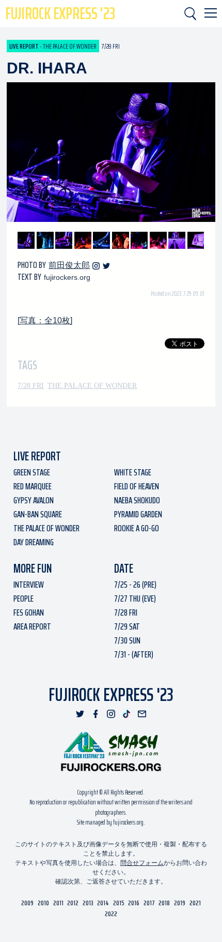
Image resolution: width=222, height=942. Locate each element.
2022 (111, 913)
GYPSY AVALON (33, 500)
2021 (195, 903)
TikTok (126, 714)
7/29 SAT (127, 626)
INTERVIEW (28, 584)
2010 (43, 903)
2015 (118, 903)
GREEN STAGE (31, 472)
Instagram (96, 266)
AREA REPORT (32, 626)
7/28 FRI (31, 386)
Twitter (106, 266)
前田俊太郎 (69, 265)
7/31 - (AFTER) (133, 654)
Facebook (95, 714)
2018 (164, 903)
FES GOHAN (28, 612)
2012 (72, 903)
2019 (179, 903)
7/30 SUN (127, 640)
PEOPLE (23, 598)
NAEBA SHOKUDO (137, 500)
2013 (88, 903)
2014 (103, 903)
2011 (58, 903)
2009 (27, 903)
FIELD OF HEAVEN (136, 486)
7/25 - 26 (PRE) (135, 584)
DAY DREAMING (33, 542)
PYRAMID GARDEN (138, 514)
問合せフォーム (142, 862)
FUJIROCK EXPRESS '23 (60, 13)
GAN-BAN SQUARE (37, 514)
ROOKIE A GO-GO (136, 528)
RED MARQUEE (32, 486)
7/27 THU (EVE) (135, 598)
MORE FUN (32, 568)
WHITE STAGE (132, 472)
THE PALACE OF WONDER (92, 386)
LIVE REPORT (37, 456)
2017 (149, 903)
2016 (133, 903)
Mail (142, 714)
